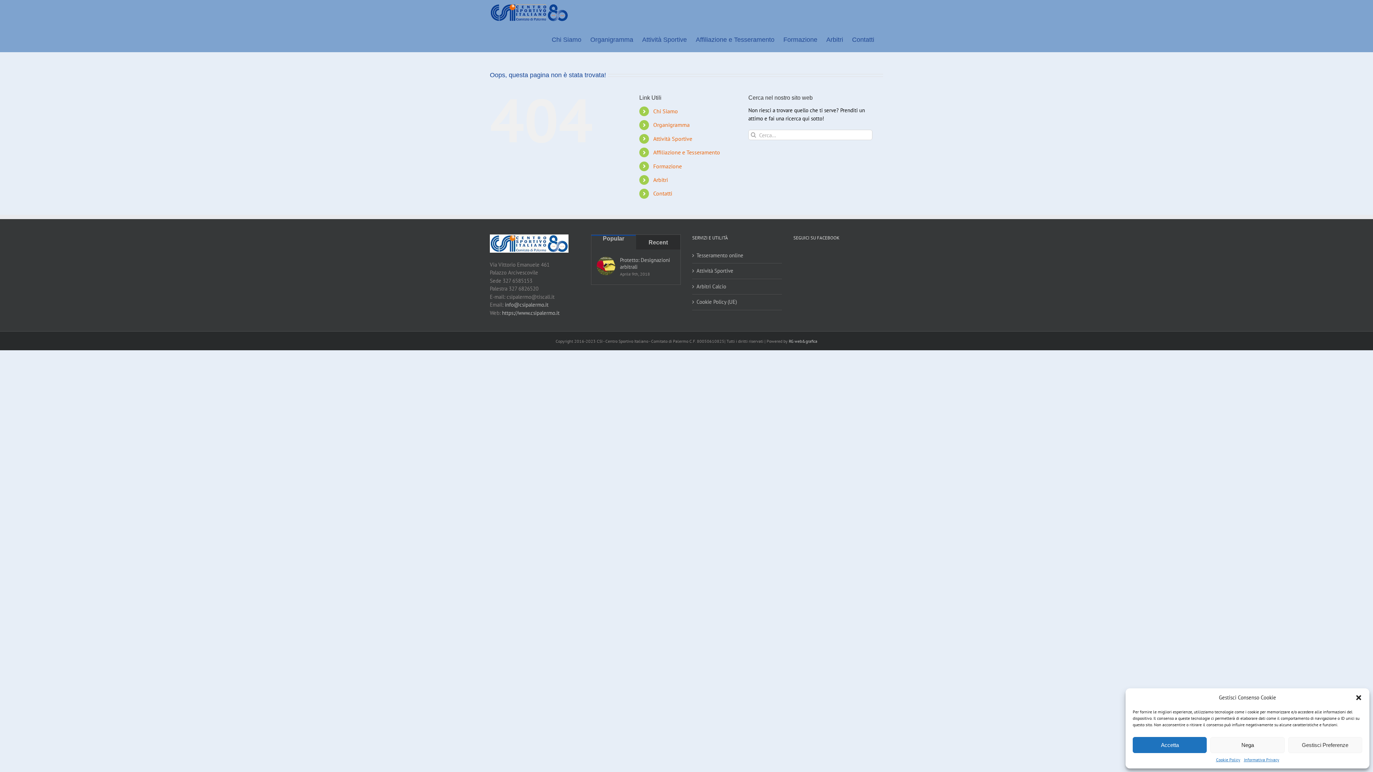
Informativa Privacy (1261, 759)
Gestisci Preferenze (1325, 745)
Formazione (667, 166)
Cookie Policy (1228, 759)
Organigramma (671, 124)
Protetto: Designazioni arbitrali (645, 263)
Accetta (1170, 745)
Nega (1247, 745)
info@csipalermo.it (526, 304)
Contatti (662, 193)
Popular (613, 239)
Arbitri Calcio (711, 286)
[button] (1358, 697)
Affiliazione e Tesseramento (686, 152)
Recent (658, 242)
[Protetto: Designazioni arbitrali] (606, 266)
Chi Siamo (665, 111)
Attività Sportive (672, 138)
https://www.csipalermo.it (531, 313)
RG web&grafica (803, 341)
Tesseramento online (720, 255)
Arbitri (660, 179)
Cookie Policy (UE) (717, 301)
